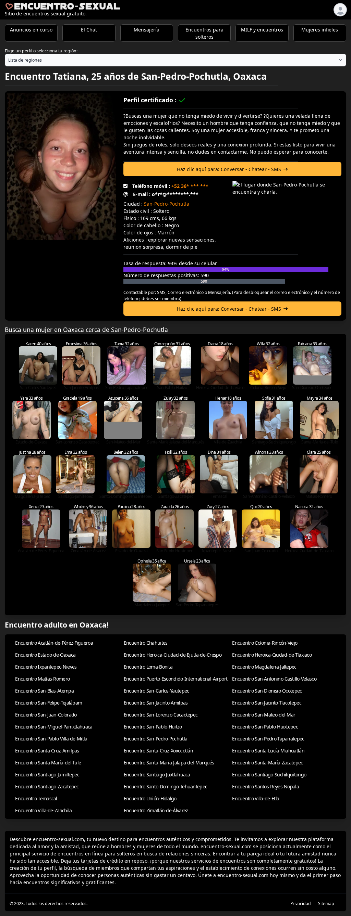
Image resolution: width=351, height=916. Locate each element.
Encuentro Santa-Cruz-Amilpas (47, 750)
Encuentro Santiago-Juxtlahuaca (157, 774)
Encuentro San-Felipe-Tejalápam (48, 702)
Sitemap (326, 903)
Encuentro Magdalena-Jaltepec (264, 666)
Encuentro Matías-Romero (42, 678)
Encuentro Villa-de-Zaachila (43, 810)
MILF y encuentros (262, 29)
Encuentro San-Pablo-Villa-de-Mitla (51, 738)
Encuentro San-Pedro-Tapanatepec (268, 738)
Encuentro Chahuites (146, 643)
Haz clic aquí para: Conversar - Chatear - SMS (229, 169)
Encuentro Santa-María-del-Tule (48, 762)
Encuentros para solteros (204, 33)
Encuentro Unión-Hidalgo (150, 798)
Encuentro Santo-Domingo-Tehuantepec (165, 786)
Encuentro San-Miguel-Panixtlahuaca (53, 726)
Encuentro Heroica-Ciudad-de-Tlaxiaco (272, 654)
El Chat (89, 29)
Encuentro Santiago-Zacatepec (46, 786)
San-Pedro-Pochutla (166, 204)
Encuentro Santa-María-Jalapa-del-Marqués (169, 762)
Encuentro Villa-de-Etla (255, 798)
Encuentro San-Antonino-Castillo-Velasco (274, 678)
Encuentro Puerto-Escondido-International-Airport (175, 678)
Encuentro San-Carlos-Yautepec (156, 690)
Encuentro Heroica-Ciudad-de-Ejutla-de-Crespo (172, 654)
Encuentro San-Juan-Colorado (45, 714)
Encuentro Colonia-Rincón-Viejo (264, 643)
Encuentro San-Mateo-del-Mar (263, 714)
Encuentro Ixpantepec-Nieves (45, 666)
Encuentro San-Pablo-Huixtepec (265, 726)
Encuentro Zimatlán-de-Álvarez (156, 810)
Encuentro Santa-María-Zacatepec (267, 762)
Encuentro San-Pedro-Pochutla (155, 738)
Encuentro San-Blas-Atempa (44, 690)
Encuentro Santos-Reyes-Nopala (265, 786)
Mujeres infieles (319, 29)
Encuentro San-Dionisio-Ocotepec (267, 690)
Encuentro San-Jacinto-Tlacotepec (266, 702)
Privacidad (300, 903)
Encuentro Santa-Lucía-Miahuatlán (268, 750)
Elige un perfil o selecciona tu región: (41, 51)
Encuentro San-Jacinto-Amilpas (156, 702)
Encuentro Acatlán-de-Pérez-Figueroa (54, 643)
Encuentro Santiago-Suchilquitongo (269, 774)
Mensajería (146, 29)
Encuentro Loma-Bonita (148, 666)
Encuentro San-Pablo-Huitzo (153, 726)
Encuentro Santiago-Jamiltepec (47, 774)
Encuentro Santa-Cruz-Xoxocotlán (158, 750)
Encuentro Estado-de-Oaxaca (45, 654)
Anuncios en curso (31, 29)
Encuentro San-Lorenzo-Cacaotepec (161, 714)
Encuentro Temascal (36, 798)
